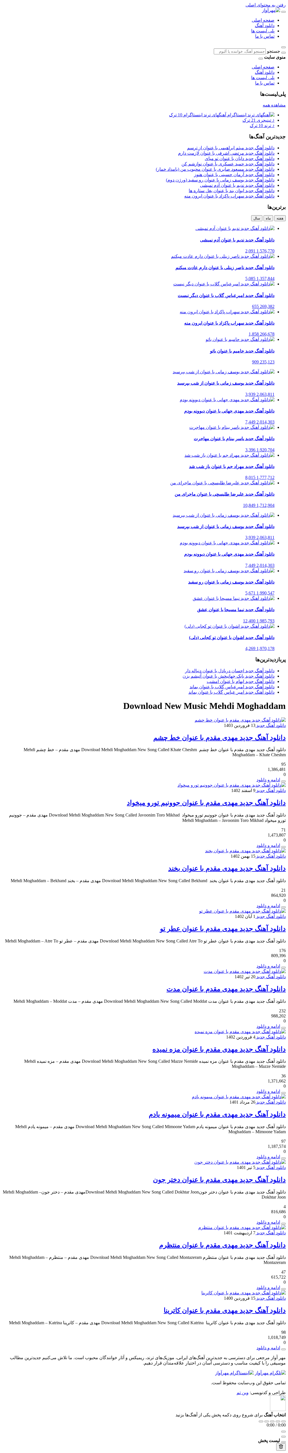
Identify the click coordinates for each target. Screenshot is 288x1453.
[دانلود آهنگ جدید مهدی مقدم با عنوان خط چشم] (240, 720)
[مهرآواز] (271, 10)
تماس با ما (264, 36)
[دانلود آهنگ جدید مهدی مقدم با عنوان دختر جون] (240, 1162)
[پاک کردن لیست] (281, 1447)
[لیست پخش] (283, 1437)
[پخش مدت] (283, 1028)
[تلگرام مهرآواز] (270, 1372)
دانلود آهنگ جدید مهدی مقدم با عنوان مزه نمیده (219, 1049)
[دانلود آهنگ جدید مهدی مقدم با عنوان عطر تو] (242, 911)
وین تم (243, 1392)
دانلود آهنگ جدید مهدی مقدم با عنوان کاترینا (225, 1310)
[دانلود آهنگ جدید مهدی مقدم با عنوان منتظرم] (242, 1227)
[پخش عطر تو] (283, 967)
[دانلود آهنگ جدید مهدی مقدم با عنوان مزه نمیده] (240, 1031)
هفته (280, 218)
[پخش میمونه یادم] (283, 1158)
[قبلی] (266, 1421)
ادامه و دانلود (268, 779)
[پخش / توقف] (272, 1421)
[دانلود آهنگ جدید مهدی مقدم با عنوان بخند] (245, 850)
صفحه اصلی (263, 20)
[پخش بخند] (283, 907)
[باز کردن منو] (283, 12)
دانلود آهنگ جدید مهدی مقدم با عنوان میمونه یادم (217, 1114)
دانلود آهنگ (264, 25)
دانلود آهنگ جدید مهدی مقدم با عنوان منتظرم (222, 1245)
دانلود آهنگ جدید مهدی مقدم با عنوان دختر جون (219, 1179)
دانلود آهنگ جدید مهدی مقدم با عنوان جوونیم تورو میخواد (206, 802)
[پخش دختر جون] (283, 1223)
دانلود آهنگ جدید (270, 725)
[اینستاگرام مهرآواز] (234, 1372)
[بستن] (283, 1442)
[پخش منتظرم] (283, 1289)
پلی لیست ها (262, 30)
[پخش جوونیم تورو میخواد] (283, 847)
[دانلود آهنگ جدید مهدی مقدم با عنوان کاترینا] (243, 1292)
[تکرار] (261, 1421)
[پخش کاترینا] (283, 1349)
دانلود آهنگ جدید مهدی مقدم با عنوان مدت (226, 989)
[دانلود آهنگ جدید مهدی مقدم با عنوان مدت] (245, 971)
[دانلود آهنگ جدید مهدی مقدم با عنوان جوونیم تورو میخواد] (231, 785)
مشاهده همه (274, 105)
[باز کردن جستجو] (283, 47)
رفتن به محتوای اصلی (266, 5)
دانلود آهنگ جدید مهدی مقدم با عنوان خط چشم (219, 737)
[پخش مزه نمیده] (283, 1093)
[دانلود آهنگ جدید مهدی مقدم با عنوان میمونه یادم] (239, 1096)
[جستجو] (283, 53)
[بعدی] (278, 1421)
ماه (268, 218)
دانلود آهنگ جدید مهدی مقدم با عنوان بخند (227, 868)
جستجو (273, 51)
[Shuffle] (283, 1421)
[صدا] (283, 1431)
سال (256, 218)
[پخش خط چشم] (283, 781)
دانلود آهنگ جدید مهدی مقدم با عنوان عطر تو (223, 928)
